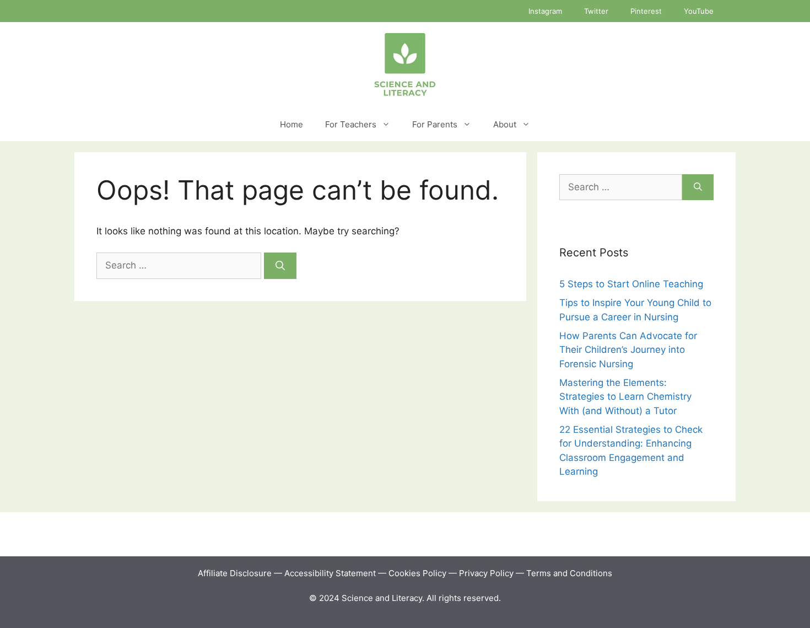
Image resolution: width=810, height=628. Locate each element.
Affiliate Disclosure (235, 573)
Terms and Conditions (569, 573)
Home (291, 124)
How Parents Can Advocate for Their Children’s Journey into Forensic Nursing (628, 349)
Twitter (596, 11)
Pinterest (646, 11)
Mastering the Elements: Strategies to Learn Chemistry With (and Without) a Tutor (625, 396)
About (504, 124)
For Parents (434, 124)
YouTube (699, 11)
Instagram (545, 11)
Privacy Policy (486, 573)
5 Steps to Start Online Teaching (631, 283)
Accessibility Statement (331, 573)
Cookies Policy (417, 573)
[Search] (280, 266)
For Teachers (350, 124)
